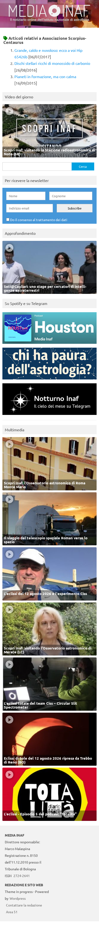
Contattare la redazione (24, 905)
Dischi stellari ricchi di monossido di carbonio (52, 63)
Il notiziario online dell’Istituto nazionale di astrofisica (49, 19)
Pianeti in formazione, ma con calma (45, 76)
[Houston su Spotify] (49, 345)
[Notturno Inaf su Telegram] (49, 416)
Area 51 (12, 912)
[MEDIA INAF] (49, 16)
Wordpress (18, 898)
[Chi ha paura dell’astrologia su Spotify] (49, 381)
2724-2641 (21, 875)
